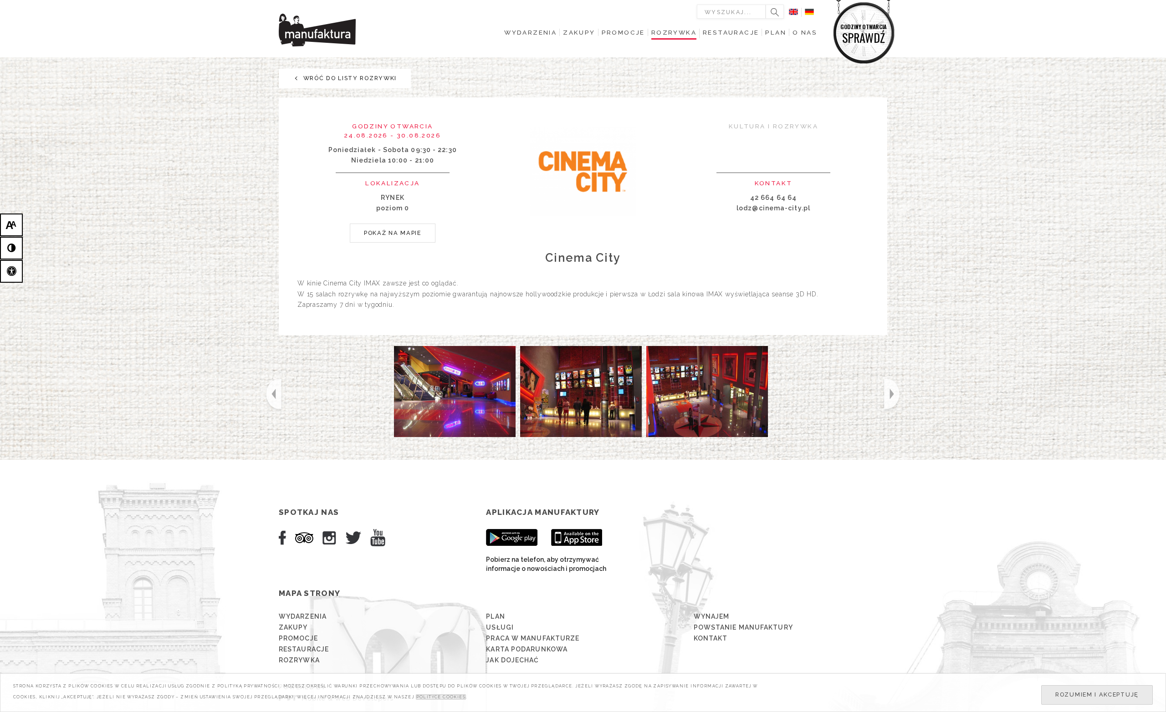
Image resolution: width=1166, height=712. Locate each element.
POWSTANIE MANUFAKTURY (743, 627)
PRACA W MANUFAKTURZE (532, 638)
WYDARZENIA (303, 616)
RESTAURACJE (304, 649)
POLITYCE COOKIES (440, 697)
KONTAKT (711, 638)
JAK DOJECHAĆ (512, 660)
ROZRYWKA (299, 660)
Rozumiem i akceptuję (1097, 694)
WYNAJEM (712, 616)
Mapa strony (309, 593)
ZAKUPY (293, 627)
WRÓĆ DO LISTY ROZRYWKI (349, 78)
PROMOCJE (298, 638)
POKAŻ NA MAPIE (392, 232)
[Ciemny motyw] (11, 248)
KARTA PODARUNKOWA (527, 649)
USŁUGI (500, 627)
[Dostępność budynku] (11, 271)
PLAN (495, 616)
